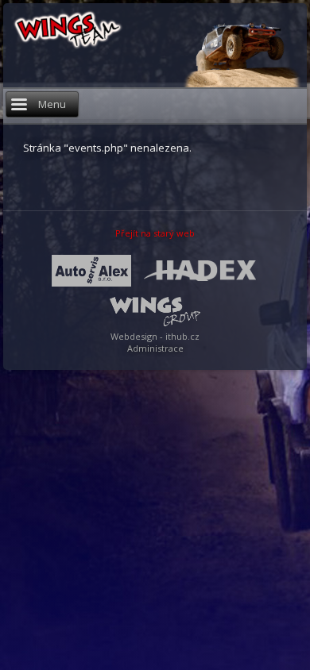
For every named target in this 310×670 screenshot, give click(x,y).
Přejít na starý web (155, 233)
